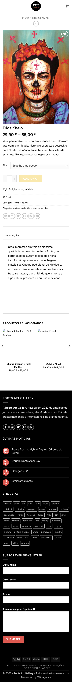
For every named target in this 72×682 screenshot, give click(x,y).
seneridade (22, 537)
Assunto (7, 594)
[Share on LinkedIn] (37, 216)
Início (25, 18)
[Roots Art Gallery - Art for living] (36, 6)
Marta (45, 520)
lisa (37, 520)
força (41, 515)
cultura (16, 208)
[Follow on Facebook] (6, 427)
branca (55, 503)
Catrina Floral (53, 364)
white (15, 543)
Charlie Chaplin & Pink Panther (18, 365)
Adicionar (31, 178)
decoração (9, 515)
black (45, 503)
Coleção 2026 (20, 471)
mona (6, 526)
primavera (46, 532)
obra (46, 208)
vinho (6, 543)
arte (30, 503)
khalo (29, 208)
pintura (7, 532)
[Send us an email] (25, 427)
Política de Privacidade (21, 665)
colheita (20, 509)
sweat (35, 537)
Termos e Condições (51, 665)
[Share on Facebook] (12, 216)
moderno (56, 520)
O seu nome (9, 564)
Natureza (26, 526)
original (58, 526)
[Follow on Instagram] (12, 427)
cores (42, 509)
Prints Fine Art (41, 18)
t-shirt (58, 537)
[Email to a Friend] (25, 216)
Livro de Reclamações (36, 668)
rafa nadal (9, 537)
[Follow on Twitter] (18, 427)
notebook (39, 526)
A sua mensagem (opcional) (19, 609)
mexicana (38, 208)
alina (16, 503)
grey (63, 515)
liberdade (27, 520)
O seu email (9, 579)
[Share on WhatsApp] (6, 216)
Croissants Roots (22, 481)
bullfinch (8, 509)
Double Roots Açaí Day (26, 461)
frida (23, 208)
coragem (31, 509)
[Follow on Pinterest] (31, 427)
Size (5, 165)
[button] (5, 6)
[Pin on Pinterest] (31, 216)
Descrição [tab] (12, 235)
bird (38, 503)
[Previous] (3, 353)
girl (56, 515)
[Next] (69, 353)
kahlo (6, 520)
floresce (31, 515)
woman (25, 543)
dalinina (64, 509)
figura (21, 515)
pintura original (21, 532)
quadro (58, 532)
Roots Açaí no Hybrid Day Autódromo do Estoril (37, 451)
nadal (15, 526)
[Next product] (36, 23)
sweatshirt (46, 537)
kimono (15, 520)
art (23, 503)
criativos (52, 509)
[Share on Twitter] (18, 216)
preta (35, 532)
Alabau (7, 503)
